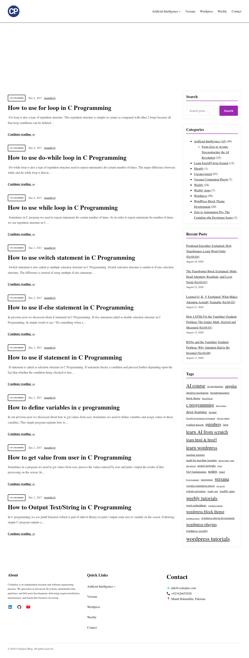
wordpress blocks (215, 505)
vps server (220, 486)
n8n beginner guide (226, 460)
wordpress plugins (201, 524)
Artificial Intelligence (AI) (210, 141)
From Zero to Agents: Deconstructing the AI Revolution (215, 152)
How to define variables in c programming (64, 407)
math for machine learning (201, 460)
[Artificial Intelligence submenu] (180, 11)
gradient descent (195, 424)
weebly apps (227, 491)
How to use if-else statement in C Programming (71, 307)
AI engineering (215, 386)
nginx (219, 466)
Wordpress (200, 196)
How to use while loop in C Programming (63, 207)
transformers (207, 479)
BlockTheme (207, 398)
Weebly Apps (202, 190)
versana (222, 479)
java (225, 424)
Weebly (198, 185)
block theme (193, 398)
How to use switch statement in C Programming (71, 257)
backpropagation (219, 393)
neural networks (206, 466)
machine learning (195, 455)
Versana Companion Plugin (211, 179)
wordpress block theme (205, 511)
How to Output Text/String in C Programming (69, 507)
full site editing (223, 418)
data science (221, 405)
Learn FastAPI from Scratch (211, 163)
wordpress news (193, 518)
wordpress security (197, 531)
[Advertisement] (124, 54)
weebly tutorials (201, 498)
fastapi (213, 412)
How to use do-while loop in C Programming (67, 157)
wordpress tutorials (208, 538)
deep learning (196, 411)
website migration (196, 491)
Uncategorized (17, 98)
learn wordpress (201, 447)
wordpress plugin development (218, 518)
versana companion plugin (200, 486)
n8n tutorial (191, 466)
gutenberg (213, 424)
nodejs (212, 471)
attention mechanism (197, 393)
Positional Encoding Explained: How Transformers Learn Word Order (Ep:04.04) (209, 251)
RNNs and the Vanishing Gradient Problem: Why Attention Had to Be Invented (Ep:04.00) (208, 347)
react (222, 471)
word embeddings (196, 505)
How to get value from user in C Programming (69, 457)
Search (228, 110)
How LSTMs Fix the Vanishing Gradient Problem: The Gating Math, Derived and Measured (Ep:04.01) (211, 321)
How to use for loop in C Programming (59, 108)
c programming (200, 405)
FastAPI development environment (200, 418)
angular (231, 386)
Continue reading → (21, 134)
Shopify (199, 168)
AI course (195, 385)
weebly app (212, 491)
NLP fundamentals (196, 472)
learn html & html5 (201, 439)
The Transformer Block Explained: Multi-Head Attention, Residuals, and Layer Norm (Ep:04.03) (211, 276)
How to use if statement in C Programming (65, 357)
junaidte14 (49, 98)
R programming (192, 479)
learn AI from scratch (207, 431)
